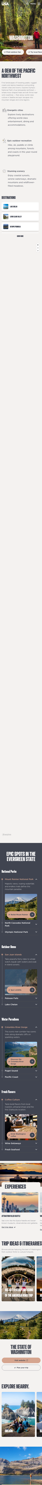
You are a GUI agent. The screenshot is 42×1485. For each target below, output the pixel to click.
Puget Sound (11, 1070)
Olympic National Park (16, 932)
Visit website (19, 1360)
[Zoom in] (37, 244)
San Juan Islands (13, 954)
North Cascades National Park (17, 924)
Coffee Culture (12, 1099)
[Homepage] (5, 4)
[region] (21, 539)
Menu (33, 3)
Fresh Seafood (12, 1149)
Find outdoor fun (13, 52)
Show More (20, 236)
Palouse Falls (11, 998)
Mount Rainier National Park (19, 879)
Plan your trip (22, 1368)
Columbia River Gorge (16, 1027)
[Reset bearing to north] (37, 250)
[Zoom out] (37, 247)
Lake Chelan (11, 1004)
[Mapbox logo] (6, 834)
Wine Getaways (13, 1143)
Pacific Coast (11, 1077)
